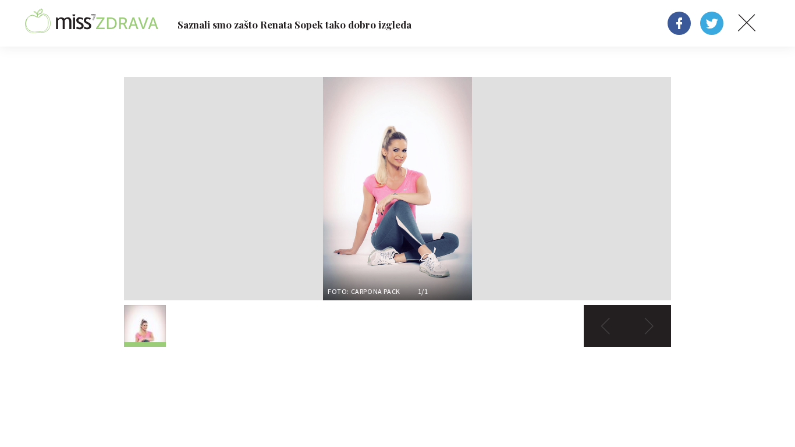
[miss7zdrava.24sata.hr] (91, 23)
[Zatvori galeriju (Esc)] (746, 23)
